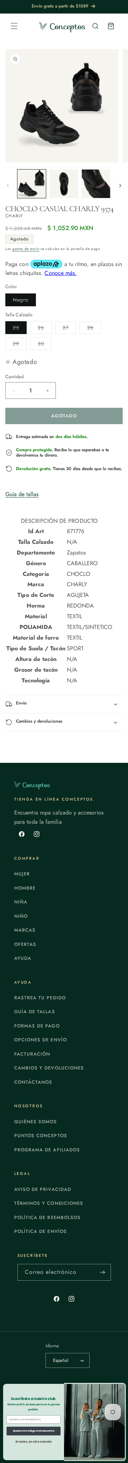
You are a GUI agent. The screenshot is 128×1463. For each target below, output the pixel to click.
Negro (24, 301)
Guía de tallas (21, 494)
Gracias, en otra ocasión (33, 1441)
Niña (20, 902)
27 (69, 329)
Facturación (32, 1054)
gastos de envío (25, 248)
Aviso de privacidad (42, 1189)
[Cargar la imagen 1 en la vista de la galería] (31, 184)
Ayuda (22, 958)
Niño (21, 916)
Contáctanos (33, 1082)
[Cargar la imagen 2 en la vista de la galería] (63, 184)
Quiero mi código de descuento (33, 1431)
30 (45, 345)
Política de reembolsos (47, 1217)
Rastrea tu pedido (40, 997)
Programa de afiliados (47, 1149)
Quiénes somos (35, 1121)
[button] (14, 26)
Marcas (25, 930)
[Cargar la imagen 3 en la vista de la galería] (96, 184)
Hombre (25, 888)
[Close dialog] (121, 1389)
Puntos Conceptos (40, 1135)
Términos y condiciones (48, 1203)
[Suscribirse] (103, 1272)
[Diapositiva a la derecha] (120, 185)
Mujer (22, 873)
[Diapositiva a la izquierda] (8, 185)
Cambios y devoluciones (49, 1067)
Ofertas (25, 944)
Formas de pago (37, 1025)
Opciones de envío (40, 1039)
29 (20, 345)
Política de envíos (40, 1231)
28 (94, 329)
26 (45, 329)
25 (20, 329)
